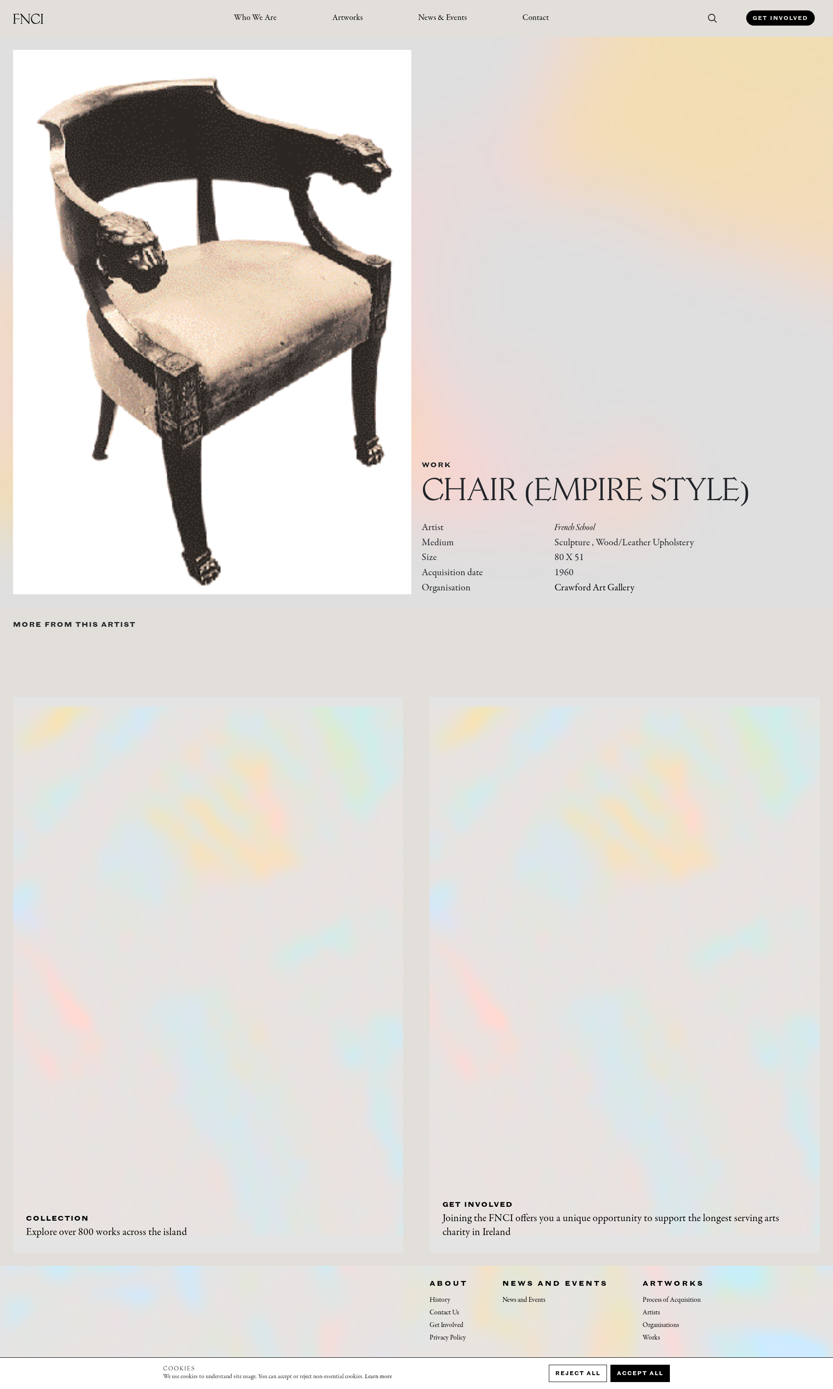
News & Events (442, 18)
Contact (535, 18)
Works (651, 1337)
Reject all (577, 1373)
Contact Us (444, 1312)
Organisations (661, 1325)
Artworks (347, 18)
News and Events (555, 1283)
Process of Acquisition (672, 1300)
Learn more (378, 1377)
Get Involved (780, 18)
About (449, 1283)
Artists (651, 1312)
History (440, 1300)
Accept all (640, 1373)
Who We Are (255, 18)
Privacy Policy (448, 1337)
